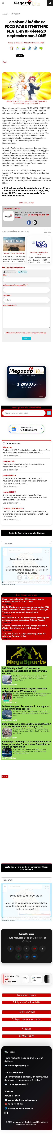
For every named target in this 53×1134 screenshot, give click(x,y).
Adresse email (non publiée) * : (15, 285)
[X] (26, 948)
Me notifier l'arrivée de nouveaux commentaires (26, 333)
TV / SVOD (15, 14)
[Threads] (42, 948)
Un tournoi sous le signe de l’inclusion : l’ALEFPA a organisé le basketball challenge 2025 (26, 725)
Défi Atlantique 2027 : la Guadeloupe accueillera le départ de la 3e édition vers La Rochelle (24, 671)
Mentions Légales (26, 995)
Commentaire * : (10, 305)
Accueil (5, 14)
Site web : (7, 295)
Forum (5, 776)
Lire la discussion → (11, 455)
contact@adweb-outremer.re (22, 1100)
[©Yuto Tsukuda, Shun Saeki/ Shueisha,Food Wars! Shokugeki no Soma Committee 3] (26, 73)
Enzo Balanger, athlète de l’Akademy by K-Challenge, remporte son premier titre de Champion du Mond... (30, 751)
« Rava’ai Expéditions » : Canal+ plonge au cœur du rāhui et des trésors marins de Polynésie (25, 626)
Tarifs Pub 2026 (26, 1012)
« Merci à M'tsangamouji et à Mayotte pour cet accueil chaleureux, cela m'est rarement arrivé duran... (32, 695)
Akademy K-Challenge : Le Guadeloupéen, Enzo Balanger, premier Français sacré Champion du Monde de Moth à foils (26, 744)
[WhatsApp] (18, 956)
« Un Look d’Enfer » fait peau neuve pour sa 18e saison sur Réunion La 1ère (24, 635)
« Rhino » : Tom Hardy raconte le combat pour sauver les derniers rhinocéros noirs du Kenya (14, 258)
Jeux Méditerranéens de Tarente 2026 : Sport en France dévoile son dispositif (39, 259)
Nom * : (6, 275)
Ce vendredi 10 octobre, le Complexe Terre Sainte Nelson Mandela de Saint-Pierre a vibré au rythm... (31, 731)
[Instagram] (18, 948)
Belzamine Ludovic (11, 208)
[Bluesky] (34, 956)
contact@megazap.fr (18, 1065)
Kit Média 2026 (26, 1036)
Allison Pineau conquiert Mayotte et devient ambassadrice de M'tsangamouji (24, 689)
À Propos (26, 1029)
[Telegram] (26, 956)
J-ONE (31, 203)
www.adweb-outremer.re (20, 1108)
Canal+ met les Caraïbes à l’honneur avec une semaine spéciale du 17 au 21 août (23, 600)
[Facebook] (10, 948)
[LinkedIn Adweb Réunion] (6, 1112)
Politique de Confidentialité (26, 1002)
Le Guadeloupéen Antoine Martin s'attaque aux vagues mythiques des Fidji (26, 707)
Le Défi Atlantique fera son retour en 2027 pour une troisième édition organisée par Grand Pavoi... (30, 678)
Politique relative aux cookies (26, 1019)
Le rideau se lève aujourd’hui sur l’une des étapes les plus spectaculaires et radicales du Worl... (32, 713)
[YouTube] (34, 948)
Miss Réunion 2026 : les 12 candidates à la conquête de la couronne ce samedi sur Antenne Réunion (25, 618)
